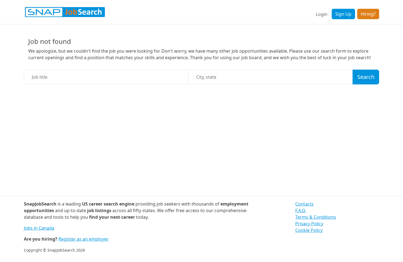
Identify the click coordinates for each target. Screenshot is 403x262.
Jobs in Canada (39, 228)
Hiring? (368, 14)
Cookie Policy (309, 230)
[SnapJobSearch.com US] (65, 12)
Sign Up (343, 14)
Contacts (304, 204)
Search (365, 77)
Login (321, 14)
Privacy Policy (309, 224)
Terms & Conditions (315, 217)
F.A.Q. (300, 210)
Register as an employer (83, 239)
